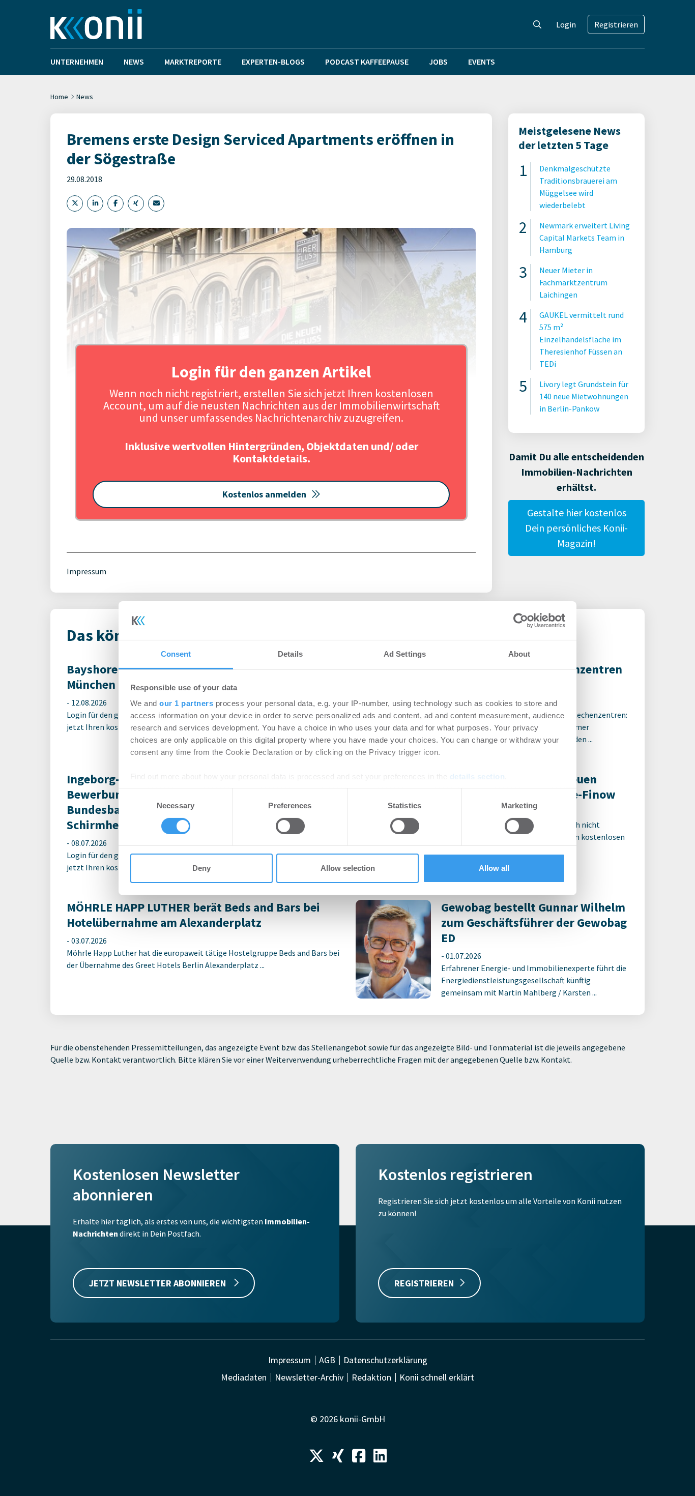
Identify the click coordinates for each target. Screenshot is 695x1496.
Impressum (86, 571)
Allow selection (348, 868)
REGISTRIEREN (424, 1283)
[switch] (290, 826)
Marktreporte (192, 61)
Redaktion (371, 1377)
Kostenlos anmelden (264, 494)
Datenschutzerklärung (385, 1360)
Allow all (494, 868)
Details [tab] (290, 654)
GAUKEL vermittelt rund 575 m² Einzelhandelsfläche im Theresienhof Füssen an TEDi (581, 339)
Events (481, 61)
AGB (327, 1360)
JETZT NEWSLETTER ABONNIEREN (158, 1283)
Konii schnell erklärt (436, 1377)
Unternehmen (76, 61)
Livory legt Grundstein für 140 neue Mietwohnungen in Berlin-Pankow (583, 396)
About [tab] (519, 654)
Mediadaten (244, 1377)
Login (566, 24)
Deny (201, 868)
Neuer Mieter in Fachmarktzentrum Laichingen (573, 282)
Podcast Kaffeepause (367, 61)
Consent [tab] (176, 654)
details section (477, 776)
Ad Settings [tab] (405, 654)
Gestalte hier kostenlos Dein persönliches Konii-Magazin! (576, 527)
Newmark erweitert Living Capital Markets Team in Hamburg (584, 237)
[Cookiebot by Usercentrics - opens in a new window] (520, 620)
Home (59, 96)
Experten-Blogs (273, 61)
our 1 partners (186, 703)
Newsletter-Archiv (309, 1377)
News (134, 61)
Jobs (438, 61)
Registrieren (616, 24)
